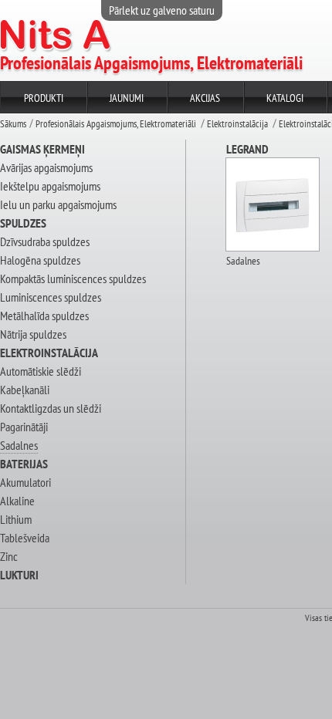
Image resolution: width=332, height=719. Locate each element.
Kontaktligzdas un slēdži (50, 408)
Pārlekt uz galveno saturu (162, 10)
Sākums (13, 123)
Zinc (9, 556)
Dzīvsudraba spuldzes (45, 241)
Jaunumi (127, 98)
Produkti (43, 98)
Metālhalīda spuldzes (44, 315)
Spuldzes (23, 223)
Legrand (247, 149)
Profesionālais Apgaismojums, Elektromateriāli (116, 123)
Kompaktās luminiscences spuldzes (73, 278)
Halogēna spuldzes (40, 260)
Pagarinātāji (24, 426)
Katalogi (284, 98)
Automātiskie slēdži (40, 371)
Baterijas (24, 463)
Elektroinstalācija (237, 123)
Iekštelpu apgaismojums (50, 186)
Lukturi (19, 574)
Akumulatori (25, 482)
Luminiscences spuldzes (50, 297)
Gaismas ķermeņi (42, 149)
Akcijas (205, 98)
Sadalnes (19, 445)
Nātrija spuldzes (33, 334)
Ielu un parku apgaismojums (58, 204)
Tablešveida (24, 537)
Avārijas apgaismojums (46, 167)
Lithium (16, 519)
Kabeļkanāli (24, 389)
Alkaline (17, 500)
